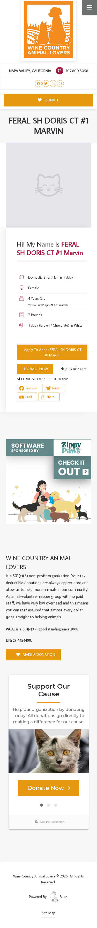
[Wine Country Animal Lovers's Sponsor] (48, 481)
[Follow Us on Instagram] (60, 83)
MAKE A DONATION (38, 654)
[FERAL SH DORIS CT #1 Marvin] (48, 185)
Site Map (48, 913)
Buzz (63, 896)
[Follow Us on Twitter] (45, 83)
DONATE (51, 99)
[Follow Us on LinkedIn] (53, 83)
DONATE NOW (36, 369)
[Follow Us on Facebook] (38, 83)
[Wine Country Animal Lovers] (48, 29)
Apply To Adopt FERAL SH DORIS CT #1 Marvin (53, 352)
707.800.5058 (76, 70)
